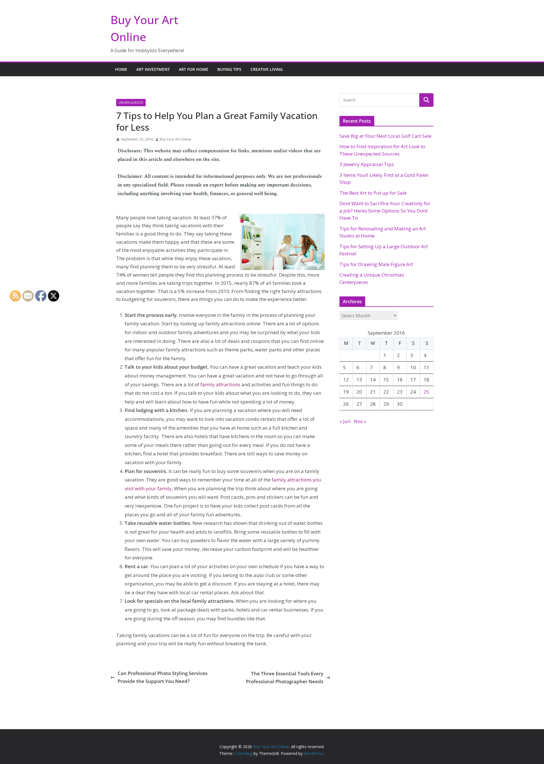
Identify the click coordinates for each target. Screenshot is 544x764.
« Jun (344, 421)
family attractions (220, 384)
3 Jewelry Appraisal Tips (366, 164)
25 (426, 392)
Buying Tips (229, 69)
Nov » (360, 421)
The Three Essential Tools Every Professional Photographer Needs (284, 677)
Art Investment (153, 69)
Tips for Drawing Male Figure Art (376, 264)
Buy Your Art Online (175, 139)
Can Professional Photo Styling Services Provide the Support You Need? (162, 677)
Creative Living (266, 69)
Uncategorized (130, 103)
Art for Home (193, 69)
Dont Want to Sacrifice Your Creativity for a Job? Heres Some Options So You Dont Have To (384, 210)
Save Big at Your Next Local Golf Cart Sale (385, 136)
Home (121, 69)
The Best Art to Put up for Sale (373, 193)
